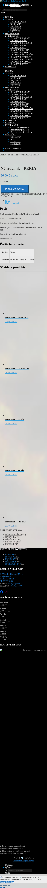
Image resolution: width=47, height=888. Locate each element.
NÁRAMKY (16, 24)
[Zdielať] (6, 885)
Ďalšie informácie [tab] (12, 203)
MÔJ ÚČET (10, 134)
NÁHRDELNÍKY (18, 22)
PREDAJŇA (10, 120)
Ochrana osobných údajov (21, 5)
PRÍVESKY (15, 29)
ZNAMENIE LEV (18, 48)
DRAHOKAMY (12, 87)
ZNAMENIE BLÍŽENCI (21, 43)
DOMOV (9, 71)
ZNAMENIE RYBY (19, 64)
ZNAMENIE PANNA (19, 50)
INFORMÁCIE (11, 125)
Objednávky (15, 137)
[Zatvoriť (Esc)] (9, 885)
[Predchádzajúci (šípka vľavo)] (1, 887)
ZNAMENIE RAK (18, 45)
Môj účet (9, 865)
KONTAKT (10, 123)
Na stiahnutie (15, 6)
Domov (3, 155)
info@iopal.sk (14, 583)
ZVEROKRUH (12, 90)
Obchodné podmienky (19, 127)
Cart (7, 873)
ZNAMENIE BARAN (20, 38)
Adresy (13, 139)
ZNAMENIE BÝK (18, 40)
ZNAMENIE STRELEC (20, 57)
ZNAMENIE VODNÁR (20, 62)
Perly (10, 196)
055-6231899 (16, 586)
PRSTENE (15, 31)
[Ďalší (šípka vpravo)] (4, 887)
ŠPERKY (9, 73)
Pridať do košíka (14, 188)
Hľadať (8, 867)
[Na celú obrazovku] (4, 885)
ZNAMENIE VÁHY (19, 52)
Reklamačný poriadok (19, 130)
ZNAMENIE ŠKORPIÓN (21, 55)
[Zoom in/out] (1, 885)
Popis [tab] (7, 201)
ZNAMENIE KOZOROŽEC (22, 59)
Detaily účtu (15, 141)
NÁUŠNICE (15, 26)
